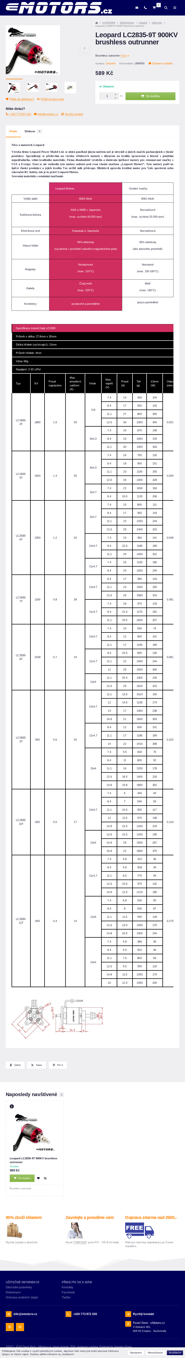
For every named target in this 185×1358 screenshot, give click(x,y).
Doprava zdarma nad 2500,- (151, 1217)
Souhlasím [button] (175, 1352)
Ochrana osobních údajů (22, 1297)
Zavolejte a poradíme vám (90, 1217)
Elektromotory (127, 22)
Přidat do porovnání (52, 99)
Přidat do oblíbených (22, 99)
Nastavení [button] (136, 1352)
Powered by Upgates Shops (115, 1346)
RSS (72, 1346)
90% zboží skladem (24, 1217)
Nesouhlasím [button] (155, 1352)
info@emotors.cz (48, 114)
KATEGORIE (109, 22)
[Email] (137, 7)
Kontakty (67, 1287)
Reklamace (13, 1292)
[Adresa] (128, 1324)
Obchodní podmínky (19, 1287)
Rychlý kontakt (74, 114)
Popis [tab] (13, 131)
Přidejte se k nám (77, 1282)
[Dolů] (116, 98)
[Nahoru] (116, 94)
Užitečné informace (23, 1282)
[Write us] (128, 1314)
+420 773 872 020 (20, 114)
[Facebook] (10, 1327)
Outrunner (157, 22)
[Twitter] (20, 1327)
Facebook (68, 1292)
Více (123, 55)
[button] (85, 48)
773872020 (80, 1242)
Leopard (143, 22)
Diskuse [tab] (32, 131)
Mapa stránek (61, 1346)
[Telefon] (145, 7)
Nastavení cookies (87, 1346)
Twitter (66, 1297)
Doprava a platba (162, 63)
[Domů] (59, 8)
